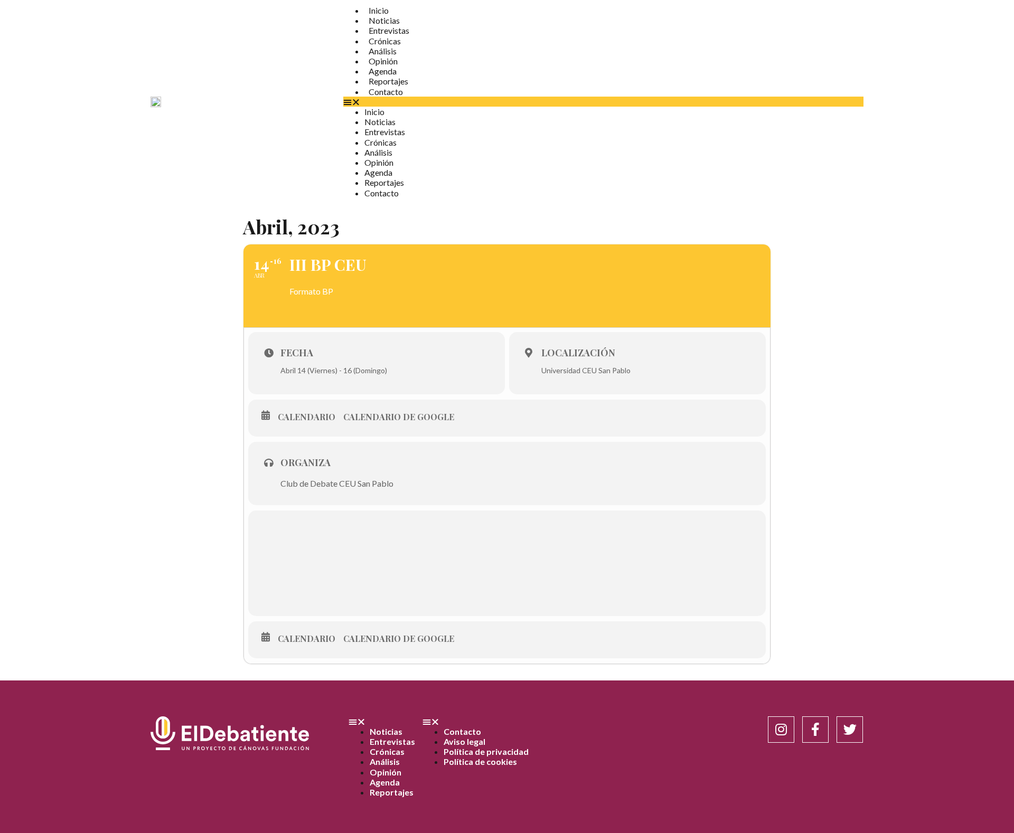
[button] (603, 102)
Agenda (383, 71)
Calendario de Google (398, 417)
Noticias (384, 20)
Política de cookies (480, 761)
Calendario (306, 417)
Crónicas (385, 41)
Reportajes (388, 81)
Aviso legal (464, 741)
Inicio (379, 10)
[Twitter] (850, 729)
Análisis (383, 51)
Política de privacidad (486, 751)
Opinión (383, 61)
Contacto (386, 92)
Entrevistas (389, 30)
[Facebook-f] (815, 729)
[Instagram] (781, 729)
